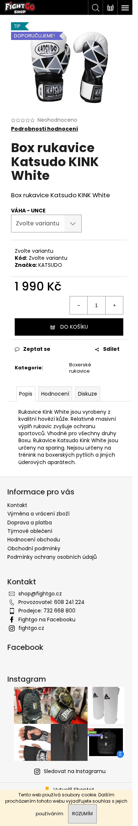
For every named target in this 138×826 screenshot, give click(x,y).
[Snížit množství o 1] (79, 305)
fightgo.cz (31, 628)
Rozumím (82, 813)
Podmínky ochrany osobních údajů (52, 557)
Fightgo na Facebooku (46, 619)
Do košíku (74, 326)
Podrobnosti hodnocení (44, 128)
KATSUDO (50, 265)
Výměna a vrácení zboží (38, 513)
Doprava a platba (29, 522)
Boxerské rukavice (80, 368)
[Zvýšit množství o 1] (114, 305)
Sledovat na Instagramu (75, 771)
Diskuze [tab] (87, 393)
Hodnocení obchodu (33, 539)
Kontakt (17, 505)
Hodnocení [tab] (55, 393)
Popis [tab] (25, 393)
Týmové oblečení (29, 531)
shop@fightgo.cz (40, 593)
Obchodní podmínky (33, 548)
